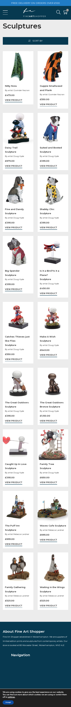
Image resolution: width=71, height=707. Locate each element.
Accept (8, 702)
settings (11, 697)
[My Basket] (65, 13)
